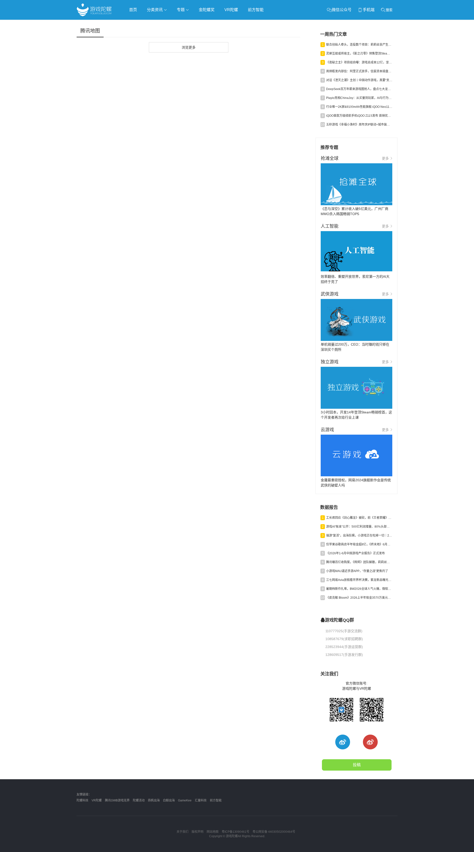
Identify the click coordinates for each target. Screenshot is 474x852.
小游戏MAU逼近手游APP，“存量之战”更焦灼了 (357, 571)
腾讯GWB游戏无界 (117, 800)
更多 (385, 158)
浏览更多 (189, 47)
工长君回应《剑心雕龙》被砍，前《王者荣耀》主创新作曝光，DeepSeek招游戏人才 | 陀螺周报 (359, 517)
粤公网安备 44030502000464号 (274, 831)
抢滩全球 (135, 24)
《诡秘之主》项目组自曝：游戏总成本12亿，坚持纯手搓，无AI (359, 62)
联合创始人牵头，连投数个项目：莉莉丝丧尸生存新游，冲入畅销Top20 (359, 44)
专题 (181, 10)
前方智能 (256, 10)
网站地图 (212, 831)
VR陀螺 (231, 10)
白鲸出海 (169, 800)
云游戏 (217, 24)
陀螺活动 (139, 800)
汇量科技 (201, 800)
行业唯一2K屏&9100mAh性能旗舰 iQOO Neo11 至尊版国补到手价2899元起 (359, 107)
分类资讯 (155, 10)
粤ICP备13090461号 (235, 831)
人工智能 (156, 24)
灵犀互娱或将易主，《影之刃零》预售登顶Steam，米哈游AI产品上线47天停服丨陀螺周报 (359, 53)
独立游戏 (197, 24)
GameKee (185, 800)
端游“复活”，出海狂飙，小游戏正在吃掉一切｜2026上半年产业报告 (359, 535)
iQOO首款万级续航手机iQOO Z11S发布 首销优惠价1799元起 (359, 115)
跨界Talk (134, 37)
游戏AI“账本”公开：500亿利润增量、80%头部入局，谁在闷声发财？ (359, 526)
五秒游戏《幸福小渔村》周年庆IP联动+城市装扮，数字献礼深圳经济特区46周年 (359, 124)
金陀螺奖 (207, 10)
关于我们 (182, 831)
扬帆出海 (154, 800)
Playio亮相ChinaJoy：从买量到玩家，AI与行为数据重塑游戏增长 (359, 98)
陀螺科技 (82, 800)
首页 (133, 10)
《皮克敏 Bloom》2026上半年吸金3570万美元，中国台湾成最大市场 (359, 597)
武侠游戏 (177, 24)
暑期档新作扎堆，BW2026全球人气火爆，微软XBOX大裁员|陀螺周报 (359, 589)
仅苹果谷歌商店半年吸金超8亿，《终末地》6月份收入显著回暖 (359, 544)
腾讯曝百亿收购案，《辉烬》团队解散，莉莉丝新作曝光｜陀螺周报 (359, 562)
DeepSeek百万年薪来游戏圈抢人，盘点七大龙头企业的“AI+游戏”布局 (359, 89)
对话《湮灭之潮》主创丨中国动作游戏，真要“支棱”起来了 (359, 80)
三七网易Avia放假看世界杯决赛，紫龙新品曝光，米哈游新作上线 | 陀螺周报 (359, 580)
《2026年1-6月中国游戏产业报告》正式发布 (355, 553)
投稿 (357, 765)
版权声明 (197, 831)
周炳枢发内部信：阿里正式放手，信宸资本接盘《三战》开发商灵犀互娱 (359, 71)
